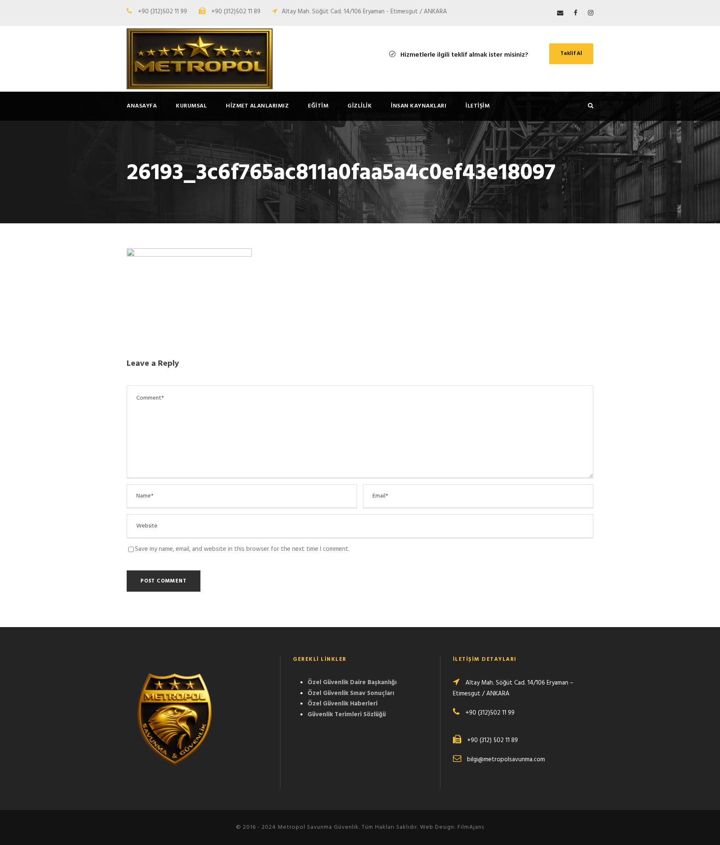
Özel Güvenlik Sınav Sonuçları (351, 693)
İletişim (477, 106)
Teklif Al (571, 53)
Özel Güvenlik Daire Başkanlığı (352, 683)
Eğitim (318, 106)
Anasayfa (142, 106)
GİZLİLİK (360, 106)
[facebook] (576, 13)
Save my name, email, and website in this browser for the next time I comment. (242, 549)
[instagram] (590, 13)
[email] (560, 13)
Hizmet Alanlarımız (257, 106)
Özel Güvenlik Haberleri (343, 704)
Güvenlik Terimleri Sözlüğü (347, 715)
